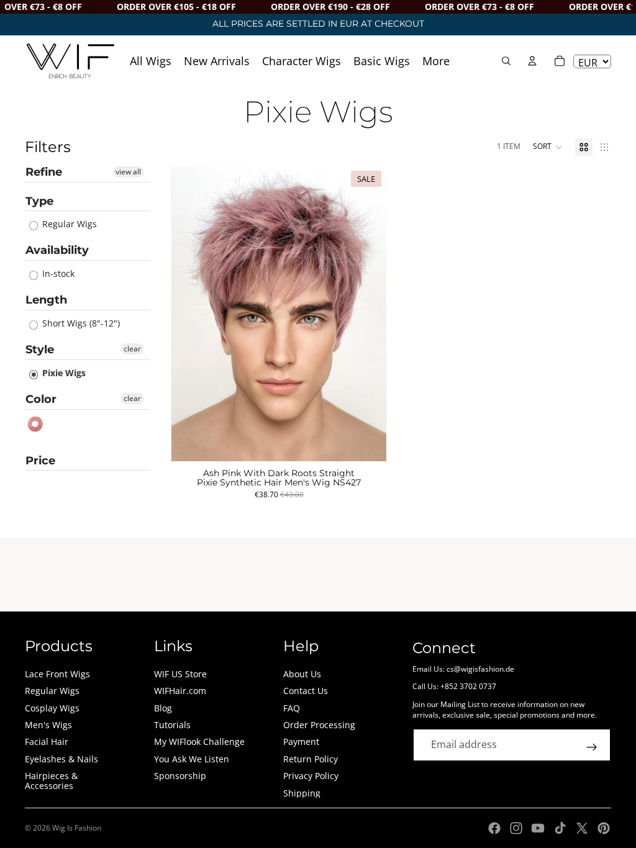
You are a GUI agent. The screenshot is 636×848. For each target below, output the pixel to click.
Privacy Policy (310, 776)
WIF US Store (180, 674)
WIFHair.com (180, 691)
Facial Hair (46, 741)
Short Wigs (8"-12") (80, 323)
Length (46, 300)
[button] (548, 147)
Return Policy (310, 759)
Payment (301, 741)
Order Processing (319, 725)
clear (132, 348)
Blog (163, 708)
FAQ (291, 708)
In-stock (57, 273)
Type (39, 201)
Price (40, 460)
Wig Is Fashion (76, 828)
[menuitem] (436, 60)
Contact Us (305, 691)
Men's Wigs (48, 725)
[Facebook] (494, 828)
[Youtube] (537, 828)
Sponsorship (180, 776)
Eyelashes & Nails (61, 759)
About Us (302, 674)
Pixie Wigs (63, 373)
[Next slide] (367, 313)
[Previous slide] (190, 313)
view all (128, 171)
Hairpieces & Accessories (51, 780)
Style (39, 349)
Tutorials (172, 725)
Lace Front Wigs (57, 674)
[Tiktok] (560, 828)
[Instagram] (516, 828)
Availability (57, 250)
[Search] (506, 60)
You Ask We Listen (191, 759)
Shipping (301, 793)
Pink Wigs (35, 424)
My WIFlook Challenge (199, 741)
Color (41, 399)
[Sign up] (592, 747)
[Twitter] (582, 828)
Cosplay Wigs (52, 708)
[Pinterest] (603, 828)
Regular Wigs (68, 224)
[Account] (532, 60)
